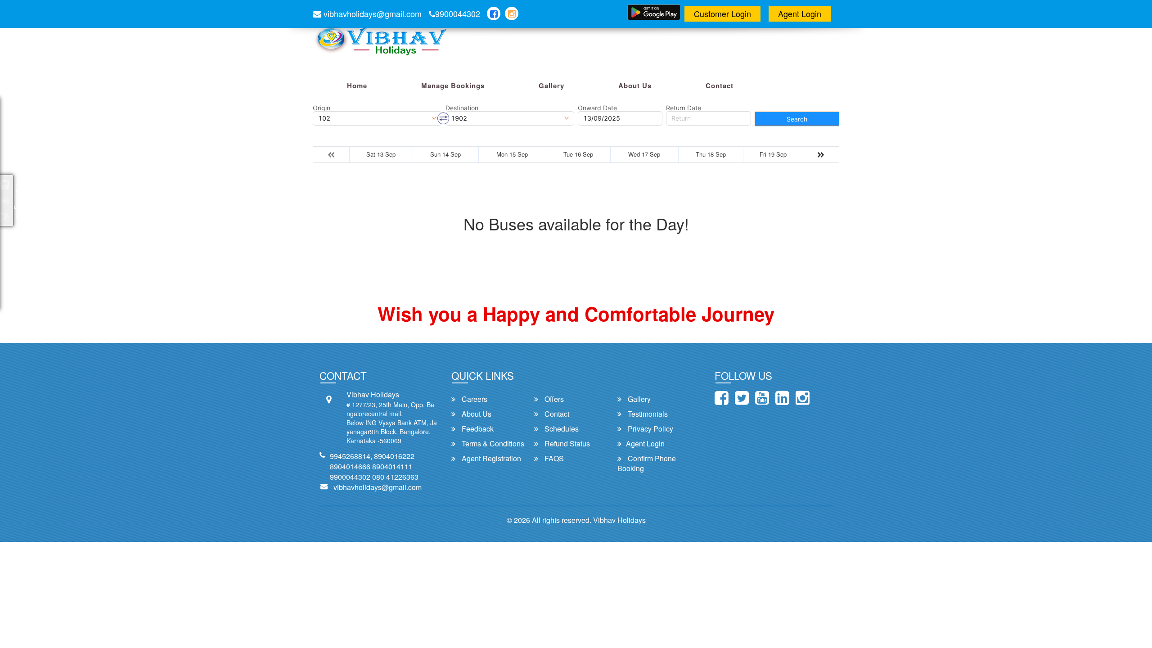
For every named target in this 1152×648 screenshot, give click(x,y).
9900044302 (457, 13)
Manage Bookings (453, 85)
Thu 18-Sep (711, 154)
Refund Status (566, 444)
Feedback (477, 429)
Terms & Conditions (492, 444)
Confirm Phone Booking (646, 464)
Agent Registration (490, 459)
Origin (321, 108)
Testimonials (647, 414)
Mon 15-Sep (512, 154)
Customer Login (722, 13)
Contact (720, 85)
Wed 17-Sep (644, 154)
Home (357, 85)
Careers (473, 399)
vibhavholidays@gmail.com (371, 13)
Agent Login (799, 13)
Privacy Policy (649, 429)
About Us (635, 85)
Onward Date (597, 108)
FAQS (553, 459)
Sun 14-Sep (445, 154)
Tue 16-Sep (578, 154)
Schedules (561, 429)
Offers (553, 399)
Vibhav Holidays (619, 520)
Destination (462, 108)
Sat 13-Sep (381, 154)
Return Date (683, 108)
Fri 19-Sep (773, 154)
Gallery (551, 85)
